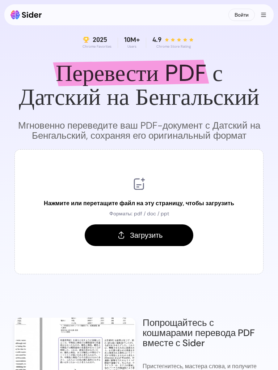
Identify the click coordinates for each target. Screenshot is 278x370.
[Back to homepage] (26, 15)
